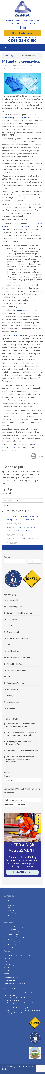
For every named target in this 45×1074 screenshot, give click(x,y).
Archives (8, 776)
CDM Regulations (12, 934)
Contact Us (30, 23)
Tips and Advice (13, 689)
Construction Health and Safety (20, 613)
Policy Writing (11, 944)
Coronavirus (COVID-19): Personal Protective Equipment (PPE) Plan (22, 226)
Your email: (7, 493)
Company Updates (14, 606)
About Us (10, 900)
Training (10, 695)
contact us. (12, 450)
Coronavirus (12, 619)
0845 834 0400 (22, 40)
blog (11, 56)
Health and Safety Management (17, 927)
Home (5, 56)
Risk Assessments (12, 929)
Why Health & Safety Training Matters (22, 750)
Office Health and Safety (17, 670)
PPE (8, 676)
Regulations (15, 23)
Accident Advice (13, 600)
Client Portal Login (22, 32)
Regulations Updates (15, 683)
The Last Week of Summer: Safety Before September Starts (20, 725)
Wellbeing (11, 708)
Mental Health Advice (15, 664)
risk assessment (12, 335)
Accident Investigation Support (17, 937)
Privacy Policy (11, 913)
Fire (8, 645)
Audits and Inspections (14, 932)
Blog (23, 23)
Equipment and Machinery (17, 638)
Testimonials (11, 905)
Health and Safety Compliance (19, 657)
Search (7, 557)
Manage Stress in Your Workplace (22, 538)
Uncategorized (13, 702)
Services (9, 903)
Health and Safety (14, 651)
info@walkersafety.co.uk (22, 37)
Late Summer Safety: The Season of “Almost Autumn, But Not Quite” (21, 733)
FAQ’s (36, 21)
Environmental (13, 632)
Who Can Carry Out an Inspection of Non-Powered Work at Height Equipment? (21, 759)
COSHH (10, 625)
